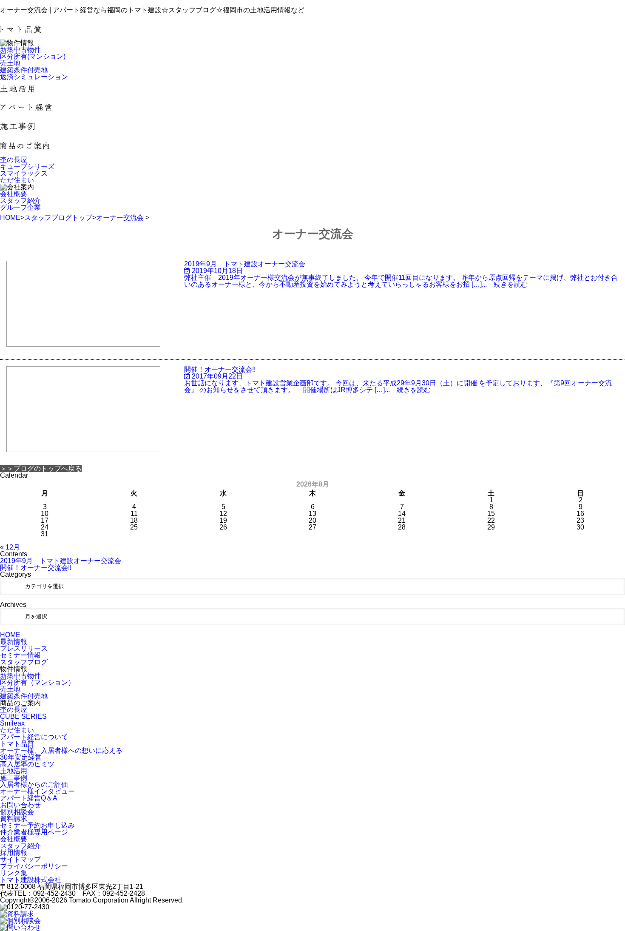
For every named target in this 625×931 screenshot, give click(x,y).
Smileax (12, 723)
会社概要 (13, 839)
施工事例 (13, 777)
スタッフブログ (24, 662)
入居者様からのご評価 (34, 784)
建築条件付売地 (24, 696)
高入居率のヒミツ (27, 764)
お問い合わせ (20, 805)
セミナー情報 (20, 655)
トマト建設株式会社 (30, 879)
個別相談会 (17, 811)
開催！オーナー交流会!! (35, 567)
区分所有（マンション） (37, 682)
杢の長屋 (13, 709)
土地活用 (13, 770)
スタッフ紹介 (20, 845)
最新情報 (13, 641)
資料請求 (13, 818)
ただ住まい (17, 730)
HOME (10, 217)
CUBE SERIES (23, 716)
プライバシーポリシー (34, 866)
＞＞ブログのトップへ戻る (41, 468)
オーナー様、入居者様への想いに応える (61, 750)
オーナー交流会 (120, 217)
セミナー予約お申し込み (37, 825)
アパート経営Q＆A (28, 798)
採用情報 (13, 852)
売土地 (10, 689)
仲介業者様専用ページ (34, 832)
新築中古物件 (20, 675)
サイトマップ (20, 859)
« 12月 (10, 547)
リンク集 (13, 873)
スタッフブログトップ (58, 217)
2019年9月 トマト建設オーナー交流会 (60, 560)
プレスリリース (24, 648)
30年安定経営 (21, 757)
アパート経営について (34, 736)
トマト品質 (17, 743)
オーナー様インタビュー (37, 791)
